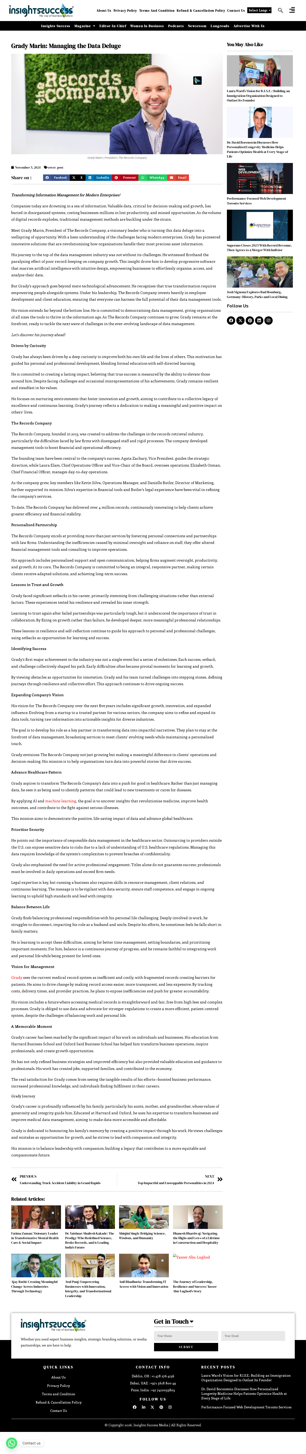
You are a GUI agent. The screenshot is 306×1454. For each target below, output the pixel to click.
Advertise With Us (249, 26)
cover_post (55, 167)
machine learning (60, 800)
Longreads (220, 26)
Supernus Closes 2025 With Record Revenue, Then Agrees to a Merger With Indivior (259, 247)
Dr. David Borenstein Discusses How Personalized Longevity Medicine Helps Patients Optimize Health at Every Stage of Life (257, 149)
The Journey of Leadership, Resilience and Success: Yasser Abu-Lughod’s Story (195, 1286)
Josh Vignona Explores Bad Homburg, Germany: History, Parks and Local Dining (257, 294)
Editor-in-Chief (113, 26)
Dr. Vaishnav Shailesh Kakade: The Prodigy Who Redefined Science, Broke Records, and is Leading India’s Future (89, 1240)
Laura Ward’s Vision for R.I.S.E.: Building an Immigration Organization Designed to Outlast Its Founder (258, 96)
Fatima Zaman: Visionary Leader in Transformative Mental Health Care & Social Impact (34, 1238)
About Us (104, 10)
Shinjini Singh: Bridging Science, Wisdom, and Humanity (142, 1235)
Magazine (83, 26)
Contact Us (236, 10)
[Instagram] (268, 320)
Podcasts (176, 26)
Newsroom (197, 26)
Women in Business (147, 26)
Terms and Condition (157, 10)
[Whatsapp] (11, 1443)
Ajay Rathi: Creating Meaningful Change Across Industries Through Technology (34, 1286)
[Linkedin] (259, 320)
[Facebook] (231, 320)
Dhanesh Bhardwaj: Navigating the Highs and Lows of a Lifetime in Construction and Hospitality (196, 1238)
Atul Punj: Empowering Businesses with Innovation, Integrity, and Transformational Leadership (88, 1288)
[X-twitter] (240, 320)
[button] (279, 10)
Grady (16, 977)
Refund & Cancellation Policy (201, 10)
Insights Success (55, 26)
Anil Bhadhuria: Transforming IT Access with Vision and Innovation (143, 1284)
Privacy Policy (125, 10)
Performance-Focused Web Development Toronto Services (246, 1407)
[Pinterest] (250, 320)
